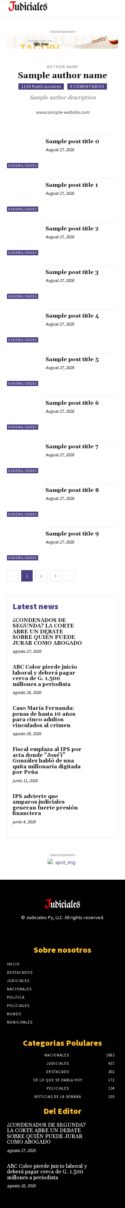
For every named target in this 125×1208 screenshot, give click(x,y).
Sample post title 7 (71, 446)
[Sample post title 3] (23, 282)
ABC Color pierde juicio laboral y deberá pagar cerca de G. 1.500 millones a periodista (44, 676)
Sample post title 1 (71, 185)
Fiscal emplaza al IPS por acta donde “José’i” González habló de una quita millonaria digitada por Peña (47, 761)
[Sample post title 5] (23, 369)
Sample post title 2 (72, 228)
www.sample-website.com (63, 112)
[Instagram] (50, 931)
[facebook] (67, 122)
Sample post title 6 (72, 403)
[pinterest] (57, 122)
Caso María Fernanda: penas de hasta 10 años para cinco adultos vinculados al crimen (43, 717)
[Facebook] (38, 931)
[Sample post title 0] (23, 151)
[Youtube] (87, 931)
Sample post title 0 (72, 141)
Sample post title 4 (72, 315)
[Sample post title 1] (23, 195)
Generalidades (22, 165)
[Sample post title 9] (23, 543)
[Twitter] (62, 931)
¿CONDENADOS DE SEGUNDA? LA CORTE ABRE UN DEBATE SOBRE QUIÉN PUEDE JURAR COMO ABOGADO (47, 632)
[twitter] (47, 122)
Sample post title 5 (72, 359)
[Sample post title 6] (23, 413)
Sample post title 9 (72, 533)
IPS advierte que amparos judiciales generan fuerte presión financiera (45, 805)
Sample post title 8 (72, 490)
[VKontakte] (74, 931)
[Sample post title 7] (23, 456)
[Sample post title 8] (23, 500)
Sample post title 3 (72, 272)
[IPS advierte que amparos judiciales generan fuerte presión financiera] (99, 805)
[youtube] (77, 122)
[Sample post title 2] (23, 238)
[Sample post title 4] (23, 325)
